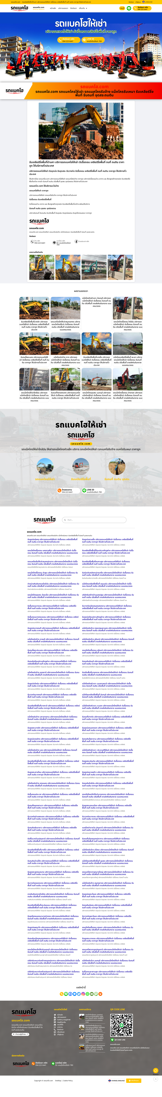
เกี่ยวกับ (82, 8)
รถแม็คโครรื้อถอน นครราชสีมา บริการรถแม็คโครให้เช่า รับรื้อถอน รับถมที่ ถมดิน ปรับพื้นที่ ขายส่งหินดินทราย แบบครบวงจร (53, 551)
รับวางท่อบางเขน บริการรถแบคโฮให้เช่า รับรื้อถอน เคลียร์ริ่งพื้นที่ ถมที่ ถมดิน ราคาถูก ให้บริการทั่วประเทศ (108, 818)
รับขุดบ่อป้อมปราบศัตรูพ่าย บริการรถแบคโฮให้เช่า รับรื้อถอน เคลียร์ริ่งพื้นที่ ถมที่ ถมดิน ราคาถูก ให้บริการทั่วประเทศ (106, 618)
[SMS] (96, 994)
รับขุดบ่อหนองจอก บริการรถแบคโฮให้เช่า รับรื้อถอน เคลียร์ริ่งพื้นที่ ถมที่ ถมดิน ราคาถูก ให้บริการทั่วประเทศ (107, 729)
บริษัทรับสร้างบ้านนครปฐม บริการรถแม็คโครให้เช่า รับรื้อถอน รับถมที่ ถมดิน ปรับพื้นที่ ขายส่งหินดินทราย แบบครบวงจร (108, 596)
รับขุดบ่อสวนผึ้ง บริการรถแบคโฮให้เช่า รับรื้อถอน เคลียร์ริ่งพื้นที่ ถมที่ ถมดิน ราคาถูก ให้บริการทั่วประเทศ (107, 540)
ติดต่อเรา (131, 2)
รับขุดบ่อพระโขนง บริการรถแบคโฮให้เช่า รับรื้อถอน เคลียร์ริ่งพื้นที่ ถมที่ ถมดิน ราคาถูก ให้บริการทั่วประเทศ (106, 895)
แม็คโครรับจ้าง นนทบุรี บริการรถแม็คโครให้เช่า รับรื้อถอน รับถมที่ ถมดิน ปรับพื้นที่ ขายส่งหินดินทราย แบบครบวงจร (108, 962)
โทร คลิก (37, 241)
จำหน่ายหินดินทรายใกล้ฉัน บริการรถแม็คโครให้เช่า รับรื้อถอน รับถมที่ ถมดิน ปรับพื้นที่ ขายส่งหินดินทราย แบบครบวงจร (53, 585)
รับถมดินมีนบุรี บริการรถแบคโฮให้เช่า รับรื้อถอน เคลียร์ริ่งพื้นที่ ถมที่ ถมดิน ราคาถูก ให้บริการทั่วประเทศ (107, 662)
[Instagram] (83, 994)
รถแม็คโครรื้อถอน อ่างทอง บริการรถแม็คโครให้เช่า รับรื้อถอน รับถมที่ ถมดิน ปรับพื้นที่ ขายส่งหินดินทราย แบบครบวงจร (127, 396)
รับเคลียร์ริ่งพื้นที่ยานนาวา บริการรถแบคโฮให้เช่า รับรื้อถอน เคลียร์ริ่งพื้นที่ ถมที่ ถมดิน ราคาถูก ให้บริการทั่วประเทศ (95, 1028)
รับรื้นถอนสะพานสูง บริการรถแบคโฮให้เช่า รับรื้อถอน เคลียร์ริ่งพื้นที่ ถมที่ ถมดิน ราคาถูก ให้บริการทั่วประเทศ (107, 973)
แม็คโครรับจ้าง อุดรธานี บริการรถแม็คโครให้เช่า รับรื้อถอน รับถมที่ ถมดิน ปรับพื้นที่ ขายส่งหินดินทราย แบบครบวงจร (53, 673)
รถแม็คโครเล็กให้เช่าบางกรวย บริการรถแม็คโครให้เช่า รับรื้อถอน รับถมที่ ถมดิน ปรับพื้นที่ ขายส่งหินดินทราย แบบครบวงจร (108, 795)
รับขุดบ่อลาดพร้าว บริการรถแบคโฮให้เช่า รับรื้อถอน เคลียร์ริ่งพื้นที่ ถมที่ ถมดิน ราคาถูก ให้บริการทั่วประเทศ (106, 773)
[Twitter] (79, 994)
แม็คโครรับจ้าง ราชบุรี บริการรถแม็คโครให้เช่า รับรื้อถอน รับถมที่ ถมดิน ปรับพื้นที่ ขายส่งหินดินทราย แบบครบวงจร (53, 640)
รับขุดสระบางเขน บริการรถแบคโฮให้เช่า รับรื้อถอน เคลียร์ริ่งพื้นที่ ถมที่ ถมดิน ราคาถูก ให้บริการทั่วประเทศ (108, 939)
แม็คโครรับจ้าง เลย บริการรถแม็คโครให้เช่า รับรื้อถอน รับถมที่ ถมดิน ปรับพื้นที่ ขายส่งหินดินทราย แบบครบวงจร (52, 751)
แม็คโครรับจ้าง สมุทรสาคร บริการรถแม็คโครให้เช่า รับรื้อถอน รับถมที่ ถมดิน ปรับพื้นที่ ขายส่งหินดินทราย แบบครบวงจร (108, 884)
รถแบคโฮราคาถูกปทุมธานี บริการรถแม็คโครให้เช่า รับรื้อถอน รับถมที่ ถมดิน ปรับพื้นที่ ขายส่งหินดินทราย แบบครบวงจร (107, 951)
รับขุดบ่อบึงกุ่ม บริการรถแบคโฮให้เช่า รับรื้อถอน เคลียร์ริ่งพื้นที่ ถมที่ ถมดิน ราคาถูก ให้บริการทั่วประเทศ (53, 685)
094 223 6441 (142, 9)
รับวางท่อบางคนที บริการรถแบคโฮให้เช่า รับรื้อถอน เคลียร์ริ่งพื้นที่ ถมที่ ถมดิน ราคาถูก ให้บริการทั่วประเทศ (52, 696)
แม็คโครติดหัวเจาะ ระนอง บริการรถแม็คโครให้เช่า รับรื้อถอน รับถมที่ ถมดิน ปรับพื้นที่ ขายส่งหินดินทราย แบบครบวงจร (107, 707)
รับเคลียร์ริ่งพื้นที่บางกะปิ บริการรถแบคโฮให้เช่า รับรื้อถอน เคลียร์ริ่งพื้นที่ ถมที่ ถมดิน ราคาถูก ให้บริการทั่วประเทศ (54, 707)
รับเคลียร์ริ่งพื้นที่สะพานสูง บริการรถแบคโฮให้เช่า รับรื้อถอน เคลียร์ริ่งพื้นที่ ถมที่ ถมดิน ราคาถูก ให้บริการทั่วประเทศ (106, 563)
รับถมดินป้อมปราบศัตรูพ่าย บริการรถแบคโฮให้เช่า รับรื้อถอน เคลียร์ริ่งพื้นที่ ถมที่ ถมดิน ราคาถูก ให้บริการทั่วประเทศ (52, 662)
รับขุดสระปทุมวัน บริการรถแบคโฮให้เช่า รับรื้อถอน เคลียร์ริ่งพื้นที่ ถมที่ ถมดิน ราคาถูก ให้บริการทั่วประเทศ (108, 762)
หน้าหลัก (53, 8)
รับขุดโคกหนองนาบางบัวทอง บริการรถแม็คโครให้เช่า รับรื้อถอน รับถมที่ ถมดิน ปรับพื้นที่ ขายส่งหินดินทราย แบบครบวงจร (53, 917)
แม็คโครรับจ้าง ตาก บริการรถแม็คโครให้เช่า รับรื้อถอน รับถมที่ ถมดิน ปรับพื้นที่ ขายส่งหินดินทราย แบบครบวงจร (65, 361)
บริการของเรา (63, 8)
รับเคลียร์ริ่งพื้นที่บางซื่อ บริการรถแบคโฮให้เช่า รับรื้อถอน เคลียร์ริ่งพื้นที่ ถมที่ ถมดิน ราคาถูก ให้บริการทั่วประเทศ (96, 361)
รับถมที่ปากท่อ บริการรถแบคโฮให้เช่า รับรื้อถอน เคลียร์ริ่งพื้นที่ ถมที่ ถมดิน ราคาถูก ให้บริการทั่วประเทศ (107, 718)
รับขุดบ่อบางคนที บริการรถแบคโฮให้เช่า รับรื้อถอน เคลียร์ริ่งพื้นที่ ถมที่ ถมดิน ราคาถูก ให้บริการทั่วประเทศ (54, 629)
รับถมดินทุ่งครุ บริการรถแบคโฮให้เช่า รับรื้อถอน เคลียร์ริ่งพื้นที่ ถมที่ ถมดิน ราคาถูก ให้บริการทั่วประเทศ (107, 906)
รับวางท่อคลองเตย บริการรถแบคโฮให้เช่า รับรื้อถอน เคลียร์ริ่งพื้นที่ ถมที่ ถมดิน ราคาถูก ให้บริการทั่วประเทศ (53, 884)
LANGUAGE (148, 2)
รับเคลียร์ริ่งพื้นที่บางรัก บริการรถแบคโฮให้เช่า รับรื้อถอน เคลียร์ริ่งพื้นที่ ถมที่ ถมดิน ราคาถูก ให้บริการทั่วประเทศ (34, 325)
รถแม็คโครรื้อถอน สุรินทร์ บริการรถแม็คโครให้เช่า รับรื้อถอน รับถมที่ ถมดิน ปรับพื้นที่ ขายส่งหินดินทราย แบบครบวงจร (107, 651)
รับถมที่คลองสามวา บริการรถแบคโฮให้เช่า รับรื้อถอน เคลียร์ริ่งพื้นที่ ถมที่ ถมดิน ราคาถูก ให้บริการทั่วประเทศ (53, 806)
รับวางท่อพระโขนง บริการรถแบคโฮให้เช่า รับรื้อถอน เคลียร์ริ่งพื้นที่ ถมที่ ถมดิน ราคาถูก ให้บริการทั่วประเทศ (106, 917)
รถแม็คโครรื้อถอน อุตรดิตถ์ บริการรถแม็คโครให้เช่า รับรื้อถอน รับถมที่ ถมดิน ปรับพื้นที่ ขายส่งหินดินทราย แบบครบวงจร (94, 1018)
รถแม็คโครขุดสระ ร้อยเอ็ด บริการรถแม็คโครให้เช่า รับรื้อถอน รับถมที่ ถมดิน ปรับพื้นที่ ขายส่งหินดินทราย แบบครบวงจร (53, 596)
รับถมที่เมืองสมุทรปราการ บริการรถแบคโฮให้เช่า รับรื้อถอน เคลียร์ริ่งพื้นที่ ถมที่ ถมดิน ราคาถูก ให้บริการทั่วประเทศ (105, 840)
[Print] (100, 994)
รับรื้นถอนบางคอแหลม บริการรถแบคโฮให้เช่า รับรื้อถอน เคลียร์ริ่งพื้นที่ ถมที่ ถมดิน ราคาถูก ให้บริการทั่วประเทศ (53, 618)
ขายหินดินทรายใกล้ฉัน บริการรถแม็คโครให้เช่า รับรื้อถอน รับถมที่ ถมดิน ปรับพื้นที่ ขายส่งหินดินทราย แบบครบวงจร (53, 895)
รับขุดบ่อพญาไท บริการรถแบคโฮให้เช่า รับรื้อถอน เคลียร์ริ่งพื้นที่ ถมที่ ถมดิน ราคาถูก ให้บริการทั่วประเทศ (53, 928)
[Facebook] (70, 994)
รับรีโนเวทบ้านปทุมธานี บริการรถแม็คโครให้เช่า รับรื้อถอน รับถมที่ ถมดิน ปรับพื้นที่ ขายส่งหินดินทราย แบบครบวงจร (54, 840)
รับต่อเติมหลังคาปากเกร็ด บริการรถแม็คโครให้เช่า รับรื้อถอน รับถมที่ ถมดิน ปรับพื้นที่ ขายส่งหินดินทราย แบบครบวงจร (107, 574)
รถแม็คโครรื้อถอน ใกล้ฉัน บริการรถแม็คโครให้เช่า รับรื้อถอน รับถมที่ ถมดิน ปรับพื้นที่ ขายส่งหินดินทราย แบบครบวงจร (127, 325)
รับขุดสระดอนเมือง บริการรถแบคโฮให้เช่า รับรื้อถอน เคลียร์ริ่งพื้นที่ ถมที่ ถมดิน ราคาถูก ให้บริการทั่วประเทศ (107, 806)
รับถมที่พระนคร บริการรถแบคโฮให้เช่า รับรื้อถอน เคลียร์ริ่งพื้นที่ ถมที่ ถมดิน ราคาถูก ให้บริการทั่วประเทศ (34, 360)
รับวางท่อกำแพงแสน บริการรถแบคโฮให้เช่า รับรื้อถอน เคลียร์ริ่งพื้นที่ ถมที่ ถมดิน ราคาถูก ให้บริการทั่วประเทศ (53, 818)
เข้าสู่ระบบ (138, 2)
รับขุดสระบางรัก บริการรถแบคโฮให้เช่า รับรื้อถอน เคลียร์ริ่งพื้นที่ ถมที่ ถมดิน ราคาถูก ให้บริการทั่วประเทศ (53, 729)
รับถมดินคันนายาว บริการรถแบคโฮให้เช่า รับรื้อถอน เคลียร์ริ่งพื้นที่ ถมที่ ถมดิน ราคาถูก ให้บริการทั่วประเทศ (52, 829)
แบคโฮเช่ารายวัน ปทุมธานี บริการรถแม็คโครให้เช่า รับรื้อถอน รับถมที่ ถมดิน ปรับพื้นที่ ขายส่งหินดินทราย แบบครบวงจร (107, 829)
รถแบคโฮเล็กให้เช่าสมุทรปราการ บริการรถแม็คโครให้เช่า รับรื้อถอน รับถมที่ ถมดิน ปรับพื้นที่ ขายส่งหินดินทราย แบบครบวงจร (53, 563)
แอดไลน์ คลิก (61, 241)
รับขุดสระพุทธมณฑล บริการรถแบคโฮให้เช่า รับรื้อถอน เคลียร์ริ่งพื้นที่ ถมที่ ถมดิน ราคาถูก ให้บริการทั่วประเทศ (53, 873)
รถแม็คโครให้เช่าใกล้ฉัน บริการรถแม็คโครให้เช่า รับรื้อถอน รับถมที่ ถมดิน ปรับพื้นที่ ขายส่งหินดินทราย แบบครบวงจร (34, 396)
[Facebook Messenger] (74, 994)
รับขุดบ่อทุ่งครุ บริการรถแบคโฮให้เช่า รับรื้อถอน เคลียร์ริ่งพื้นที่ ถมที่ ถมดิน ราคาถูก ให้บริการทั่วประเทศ (52, 540)
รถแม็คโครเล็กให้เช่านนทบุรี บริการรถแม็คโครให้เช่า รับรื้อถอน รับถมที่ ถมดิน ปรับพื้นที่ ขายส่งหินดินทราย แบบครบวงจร (52, 951)
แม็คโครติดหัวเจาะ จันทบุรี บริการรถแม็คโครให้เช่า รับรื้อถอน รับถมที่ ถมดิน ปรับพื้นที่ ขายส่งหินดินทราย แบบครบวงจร (96, 302)
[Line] (66, 994)
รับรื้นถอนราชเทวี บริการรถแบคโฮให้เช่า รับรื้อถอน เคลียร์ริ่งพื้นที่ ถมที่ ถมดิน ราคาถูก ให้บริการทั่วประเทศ (95, 1048)
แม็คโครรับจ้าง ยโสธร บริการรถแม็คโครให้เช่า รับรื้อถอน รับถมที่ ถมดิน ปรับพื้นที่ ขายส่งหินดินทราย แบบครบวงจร (108, 851)
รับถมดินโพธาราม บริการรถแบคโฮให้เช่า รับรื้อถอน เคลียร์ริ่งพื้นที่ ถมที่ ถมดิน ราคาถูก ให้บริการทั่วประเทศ (106, 740)
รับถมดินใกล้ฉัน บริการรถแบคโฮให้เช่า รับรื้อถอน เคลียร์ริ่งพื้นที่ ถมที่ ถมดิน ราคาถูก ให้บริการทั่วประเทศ (107, 784)
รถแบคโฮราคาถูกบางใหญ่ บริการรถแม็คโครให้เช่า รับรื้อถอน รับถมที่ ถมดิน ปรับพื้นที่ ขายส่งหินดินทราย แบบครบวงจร (107, 873)
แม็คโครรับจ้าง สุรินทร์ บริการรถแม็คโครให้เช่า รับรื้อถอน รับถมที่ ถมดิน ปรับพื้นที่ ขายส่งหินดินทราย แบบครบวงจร (108, 640)
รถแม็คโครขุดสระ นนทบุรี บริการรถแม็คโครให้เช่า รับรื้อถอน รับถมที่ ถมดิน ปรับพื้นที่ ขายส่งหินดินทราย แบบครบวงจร (96, 396)
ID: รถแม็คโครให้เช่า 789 (64, 244)
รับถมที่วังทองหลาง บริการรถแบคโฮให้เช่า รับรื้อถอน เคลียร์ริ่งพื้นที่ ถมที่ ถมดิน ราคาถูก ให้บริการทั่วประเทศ (65, 395)
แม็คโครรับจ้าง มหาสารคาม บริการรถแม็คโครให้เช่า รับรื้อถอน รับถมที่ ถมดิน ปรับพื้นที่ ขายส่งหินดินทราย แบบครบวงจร (52, 718)
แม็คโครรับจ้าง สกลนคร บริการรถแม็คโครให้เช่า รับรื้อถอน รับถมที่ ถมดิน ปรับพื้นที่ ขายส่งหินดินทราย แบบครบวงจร (54, 784)
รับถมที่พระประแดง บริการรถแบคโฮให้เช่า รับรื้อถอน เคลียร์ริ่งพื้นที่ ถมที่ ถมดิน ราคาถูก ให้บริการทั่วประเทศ (52, 651)
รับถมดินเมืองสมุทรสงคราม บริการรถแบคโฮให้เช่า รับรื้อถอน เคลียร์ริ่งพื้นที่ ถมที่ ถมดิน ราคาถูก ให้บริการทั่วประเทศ (52, 939)
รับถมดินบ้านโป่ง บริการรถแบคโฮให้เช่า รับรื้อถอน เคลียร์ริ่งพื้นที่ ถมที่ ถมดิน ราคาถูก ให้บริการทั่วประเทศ (53, 862)
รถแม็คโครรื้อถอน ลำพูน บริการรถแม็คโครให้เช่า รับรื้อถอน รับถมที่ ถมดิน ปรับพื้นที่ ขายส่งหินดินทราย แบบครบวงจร (53, 574)
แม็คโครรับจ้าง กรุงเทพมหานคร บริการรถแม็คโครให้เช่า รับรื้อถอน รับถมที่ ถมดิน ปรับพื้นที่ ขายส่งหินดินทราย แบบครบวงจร (107, 629)
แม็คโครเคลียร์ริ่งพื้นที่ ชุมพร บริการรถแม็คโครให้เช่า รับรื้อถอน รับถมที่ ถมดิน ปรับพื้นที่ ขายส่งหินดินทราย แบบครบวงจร (107, 862)
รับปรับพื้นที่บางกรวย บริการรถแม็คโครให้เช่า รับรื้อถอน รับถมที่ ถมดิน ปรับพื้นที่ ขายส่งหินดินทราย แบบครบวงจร (107, 673)
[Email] (92, 994)
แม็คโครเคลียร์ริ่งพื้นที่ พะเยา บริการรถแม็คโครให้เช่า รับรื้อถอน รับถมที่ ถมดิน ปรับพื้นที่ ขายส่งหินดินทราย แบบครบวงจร (127, 361)
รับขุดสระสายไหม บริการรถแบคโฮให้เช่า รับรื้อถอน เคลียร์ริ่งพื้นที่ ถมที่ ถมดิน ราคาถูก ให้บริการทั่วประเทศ (54, 773)
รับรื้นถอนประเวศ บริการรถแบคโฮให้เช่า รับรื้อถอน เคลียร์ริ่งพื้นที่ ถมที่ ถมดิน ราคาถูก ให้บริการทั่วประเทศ (54, 795)
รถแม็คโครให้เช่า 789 (94, 41)
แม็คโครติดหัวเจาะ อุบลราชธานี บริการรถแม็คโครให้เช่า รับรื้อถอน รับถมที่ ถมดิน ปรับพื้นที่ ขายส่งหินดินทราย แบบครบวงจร (107, 685)
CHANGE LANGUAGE (118, 1081)
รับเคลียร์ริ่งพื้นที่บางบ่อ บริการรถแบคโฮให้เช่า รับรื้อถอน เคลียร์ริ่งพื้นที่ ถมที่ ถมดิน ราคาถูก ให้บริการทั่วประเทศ (53, 762)
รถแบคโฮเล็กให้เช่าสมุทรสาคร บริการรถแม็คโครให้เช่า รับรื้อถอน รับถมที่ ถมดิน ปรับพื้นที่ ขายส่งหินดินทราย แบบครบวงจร (65, 325)
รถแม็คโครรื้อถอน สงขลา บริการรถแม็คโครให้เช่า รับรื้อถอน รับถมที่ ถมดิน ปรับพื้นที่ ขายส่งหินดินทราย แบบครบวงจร (107, 928)
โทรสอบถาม (67, 489)
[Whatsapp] (87, 994)
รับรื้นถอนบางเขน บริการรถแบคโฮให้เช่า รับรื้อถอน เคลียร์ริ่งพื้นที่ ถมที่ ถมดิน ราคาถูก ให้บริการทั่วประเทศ (52, 607)
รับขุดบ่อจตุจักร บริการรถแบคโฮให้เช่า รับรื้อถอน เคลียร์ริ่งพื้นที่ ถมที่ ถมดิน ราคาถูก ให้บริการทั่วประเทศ (53, 740)
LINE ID (90, 39)
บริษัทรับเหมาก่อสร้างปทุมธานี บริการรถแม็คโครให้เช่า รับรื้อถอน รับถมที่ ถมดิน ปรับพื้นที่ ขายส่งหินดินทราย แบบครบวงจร (54, 973)
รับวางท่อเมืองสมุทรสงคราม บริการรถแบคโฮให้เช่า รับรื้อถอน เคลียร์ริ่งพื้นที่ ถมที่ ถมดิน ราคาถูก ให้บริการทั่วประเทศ (107, 607)
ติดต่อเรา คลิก (143, 7)
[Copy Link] (62, 994)
